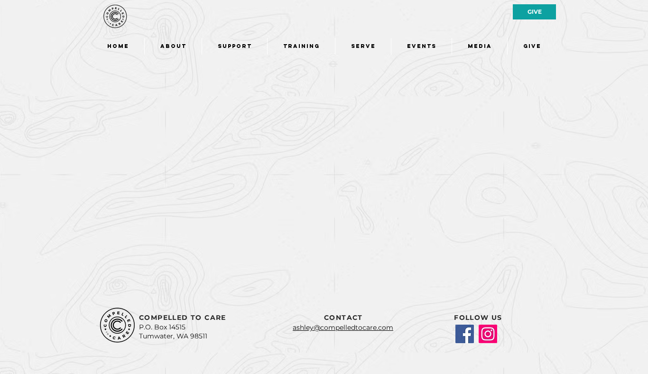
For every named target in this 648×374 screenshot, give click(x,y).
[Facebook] (464, 334)
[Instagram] (488, 334)
